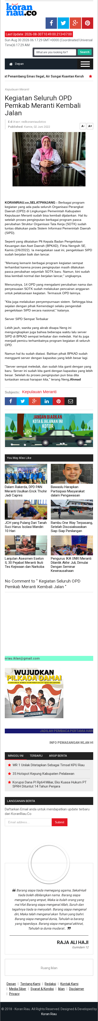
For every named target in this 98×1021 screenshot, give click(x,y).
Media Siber (17, 989)
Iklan (61, 989)
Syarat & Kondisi (42, 989)
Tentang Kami (30, 984)
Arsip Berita (58, 755)
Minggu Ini (15, 755)
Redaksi (50, 984)
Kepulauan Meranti (17, 89)
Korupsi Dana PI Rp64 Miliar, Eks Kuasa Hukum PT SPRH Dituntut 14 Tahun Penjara (50, 784)
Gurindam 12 (80, 947)
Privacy (14, 994)
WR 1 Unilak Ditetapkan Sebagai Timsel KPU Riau (49, 765)
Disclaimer (76, 989)
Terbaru (36, 755)
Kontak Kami (69, 984)
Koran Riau (49, 1014)
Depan (19, 63)
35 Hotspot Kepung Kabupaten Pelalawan (43, 774)
